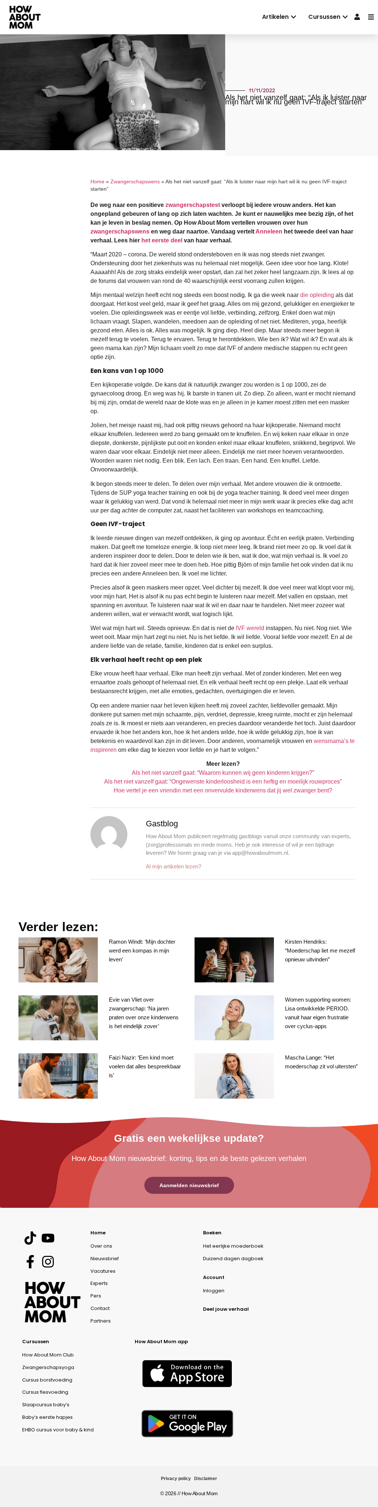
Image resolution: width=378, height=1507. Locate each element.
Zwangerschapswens (135, 181)
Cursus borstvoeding (47, 1379)
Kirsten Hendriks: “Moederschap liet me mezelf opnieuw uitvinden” (320, 950)
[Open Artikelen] (293, 17)
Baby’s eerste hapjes (47, 1417)
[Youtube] (48, 1238)
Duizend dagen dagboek (233, 1258)
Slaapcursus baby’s (45, 1404)
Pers (95, 1295)
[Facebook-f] (30, 1261)
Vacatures (103, 1271)
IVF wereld (250, 628)
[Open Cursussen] (345, 17)
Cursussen (35, 1341)
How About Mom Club (48, 1354)
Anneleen (268, 231)
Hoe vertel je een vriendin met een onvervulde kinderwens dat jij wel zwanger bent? (223, 790)
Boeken (212, 1232)
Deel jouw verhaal (226, 1309)
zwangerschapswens (120, 231)
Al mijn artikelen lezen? (173, 866)
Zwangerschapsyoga (48, 1367)
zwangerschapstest (192, 205)
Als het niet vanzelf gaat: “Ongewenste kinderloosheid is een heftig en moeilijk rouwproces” (223, 781)
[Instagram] (48, 1261)
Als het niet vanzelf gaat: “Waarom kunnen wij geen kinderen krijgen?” (223, 773)
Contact (100, 1308)
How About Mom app (161, 1341)
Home (97, 181)
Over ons (101, 1246)
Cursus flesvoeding (45, 1392)
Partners (100, 1320)
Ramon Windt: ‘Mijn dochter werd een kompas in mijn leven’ (142, 950)
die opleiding (317, 295)
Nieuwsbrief (104, 1258)
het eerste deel (161, 240)
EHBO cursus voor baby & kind (58, 1429)
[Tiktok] (30, 1238)
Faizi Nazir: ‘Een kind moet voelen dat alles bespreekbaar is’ (145, 1066)
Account (213, 1277)
